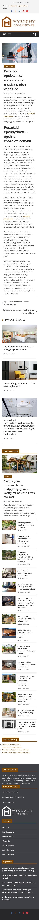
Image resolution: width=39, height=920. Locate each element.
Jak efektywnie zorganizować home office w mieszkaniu (25, 573)
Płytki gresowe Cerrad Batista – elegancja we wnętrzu (19, 348)
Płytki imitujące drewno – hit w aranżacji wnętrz (19, 385)
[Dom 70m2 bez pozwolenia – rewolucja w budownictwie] (9, 620)
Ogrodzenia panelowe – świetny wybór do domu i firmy (19, 311)
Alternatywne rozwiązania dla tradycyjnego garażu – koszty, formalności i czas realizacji (19, 489)
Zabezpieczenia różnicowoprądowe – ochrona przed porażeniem (25, 539)
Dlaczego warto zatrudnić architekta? (15, 750)
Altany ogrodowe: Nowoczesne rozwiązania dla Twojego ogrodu (26, 649)
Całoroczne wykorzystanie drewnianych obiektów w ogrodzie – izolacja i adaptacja (26, 556)
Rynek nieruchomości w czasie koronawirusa (16, 303)
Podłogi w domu (10, 66)
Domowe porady (8, 836)
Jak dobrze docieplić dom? (11, 744)
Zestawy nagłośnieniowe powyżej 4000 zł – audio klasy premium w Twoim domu (26, 725)
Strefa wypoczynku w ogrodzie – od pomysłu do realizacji (26, 525)
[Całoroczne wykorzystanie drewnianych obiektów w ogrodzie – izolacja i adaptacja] (9, 558)
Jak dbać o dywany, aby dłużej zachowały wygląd (26, 711)
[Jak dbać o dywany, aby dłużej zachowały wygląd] (9, 713)
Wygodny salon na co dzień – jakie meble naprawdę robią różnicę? (27, 586)
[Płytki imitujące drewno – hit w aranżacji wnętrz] (19, 363)
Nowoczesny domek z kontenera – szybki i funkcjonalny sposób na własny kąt (26, 697)
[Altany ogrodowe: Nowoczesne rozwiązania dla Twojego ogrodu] (9, 651)
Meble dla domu (8, 850)
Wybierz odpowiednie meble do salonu (16, 753)
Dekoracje (5, 827)
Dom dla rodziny (8, 832)
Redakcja (19, 501)
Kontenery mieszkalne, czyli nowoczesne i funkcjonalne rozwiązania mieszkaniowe (26, 680)
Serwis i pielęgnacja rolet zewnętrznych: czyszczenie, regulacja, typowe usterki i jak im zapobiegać (26, 602)
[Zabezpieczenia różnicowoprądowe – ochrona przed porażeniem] (9, 541)
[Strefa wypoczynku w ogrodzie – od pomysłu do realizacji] (9, 526)
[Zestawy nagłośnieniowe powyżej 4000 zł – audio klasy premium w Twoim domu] (9, 727)
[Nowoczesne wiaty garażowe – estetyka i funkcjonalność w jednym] (9, 635)
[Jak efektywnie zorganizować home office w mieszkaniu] (9, 574)
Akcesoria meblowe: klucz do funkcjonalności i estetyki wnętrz (27, 664)
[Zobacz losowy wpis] (34, 34)
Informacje (8, 477)
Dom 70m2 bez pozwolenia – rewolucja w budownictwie (26, 618)
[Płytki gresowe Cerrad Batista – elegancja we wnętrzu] (19, 326)
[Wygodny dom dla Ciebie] (4, 34)
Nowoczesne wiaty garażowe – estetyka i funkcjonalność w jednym (25, 633)
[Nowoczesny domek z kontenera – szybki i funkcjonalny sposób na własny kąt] (9, 699)
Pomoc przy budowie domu (11, 747)
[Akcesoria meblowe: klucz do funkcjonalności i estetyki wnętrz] (9, 666)
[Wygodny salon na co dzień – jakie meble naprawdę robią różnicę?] (9, 588)
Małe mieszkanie (8, 846)
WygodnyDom (21, 93)
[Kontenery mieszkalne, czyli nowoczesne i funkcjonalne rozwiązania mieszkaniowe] (9, 682)
